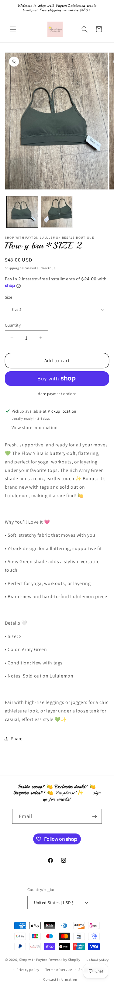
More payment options (57, 393)
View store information (35, 427)
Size (8, 297)
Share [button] (16, 738)
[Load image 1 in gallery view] (22, 212)
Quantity (13, 325)
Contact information (60, 979)
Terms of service (58, 969)
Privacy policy (27, 969)
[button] (13, 29)
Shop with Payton (33, 959)
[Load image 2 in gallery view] (57, 212)
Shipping (12, 268)
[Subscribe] (95, 816)
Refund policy (97, 960)
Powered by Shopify (64, 959)
